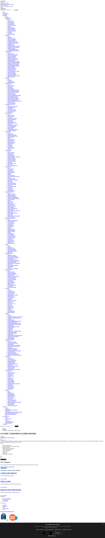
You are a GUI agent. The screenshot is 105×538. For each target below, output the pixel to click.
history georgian (11, 207)
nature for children (11, 282)
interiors (9, 232)
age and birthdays (11, 291)
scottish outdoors (11, 337)
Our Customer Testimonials (10, 414)
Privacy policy (5, 499)
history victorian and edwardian (14, 215)
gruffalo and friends (11, 68)
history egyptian (11, 205)
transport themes (11, 386)
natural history (10, 280)
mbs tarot (9, 267)
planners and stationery (12, 352)
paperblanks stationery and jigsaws (14, 350)
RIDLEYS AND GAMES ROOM (10, 490)
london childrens (11, 88)
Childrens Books (8, 51)
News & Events (6, 416)
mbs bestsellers (10, 258)
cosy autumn (10, 226)
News (6, 419)
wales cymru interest (12, 103)
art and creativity (11, 24)
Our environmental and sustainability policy (13, 412)
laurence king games (12, 163)
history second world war (13, 212)
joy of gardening (11, 234)
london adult (10, 87)
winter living (10, 242)
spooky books (10, 188)
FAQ (6, 415)
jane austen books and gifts (13, 125)
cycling (9, 377)
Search (1, 10)
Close (6, 16)
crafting (9, 26)
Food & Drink (8, 131)
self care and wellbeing (12, 400)
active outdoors (11, 373)
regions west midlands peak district (14, 100)
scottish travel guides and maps (14, 383)
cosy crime (10, 117)
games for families (11, 66)
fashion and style (11, 27)
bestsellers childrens (11, 40)
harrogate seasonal (11, 367)
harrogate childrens (11, 361)
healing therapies (11, 394)
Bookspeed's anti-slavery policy (11, 413)
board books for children (12, 58)
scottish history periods (12, 333)
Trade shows (7, 420)
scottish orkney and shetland (13, 336)
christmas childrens (11, 60)
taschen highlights (11, 34)
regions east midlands (12, 94)
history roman (10, 211)
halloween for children (12, 69)
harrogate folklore (11, 362)
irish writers (10, 252)
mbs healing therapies (12, 261)
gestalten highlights (11, 28)
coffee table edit (11, 225)
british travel (10, 86)
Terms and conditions (7, 498)
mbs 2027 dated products (12, 256)
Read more (59, 527)
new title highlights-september (13, 50)
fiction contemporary (12, 119)
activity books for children (13, 54)
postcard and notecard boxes (13, 354)
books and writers (11, 116)
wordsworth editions (12, 130)
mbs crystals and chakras (12, 259)
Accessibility (5, 500)
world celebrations (11, 311)
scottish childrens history (12, 322)
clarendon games (11, 155)
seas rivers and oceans (12, 287)
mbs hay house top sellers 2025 (14, 260)
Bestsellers (5, 14)
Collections (5, 15)
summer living (10, 240)
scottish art (10, 33)
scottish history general (12, 332)
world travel (10, 389)
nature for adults (11, 281)
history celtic (10, 202)
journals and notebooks (12, 348)
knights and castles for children (14, 75)
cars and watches (11, 223)
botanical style (10, 222)
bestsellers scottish (11, 45)
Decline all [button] (57, 533)
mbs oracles (10, 264)
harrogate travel (11, 368)
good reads (10, 123)
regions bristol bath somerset (13, 89)
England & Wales (8, 83)
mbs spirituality (11, 266)
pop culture (10, 31)
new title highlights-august (13, 49)
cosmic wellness (11, 393)
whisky (9, 149)
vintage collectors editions (13, 129)
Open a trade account (10, 466)
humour (9, 177)
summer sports (10, 385)
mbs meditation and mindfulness (14, 263)
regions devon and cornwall (13, 92)
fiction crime (10, 120)
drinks (9, 138)
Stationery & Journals (9, 339)
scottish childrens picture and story (14, 323)
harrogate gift (10, 364)
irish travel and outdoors (12, 251)
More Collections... (11, 76)
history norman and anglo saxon (14, 210)
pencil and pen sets (11, 351)
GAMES (2, 436)
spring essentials (11, 306)
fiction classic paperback (12, 118)
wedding (9, 309)
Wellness (7, 390)
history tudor (10, 214)
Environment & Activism (10, 104)
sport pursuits (10, 384)
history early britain (11, 203)
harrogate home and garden (13, 366)
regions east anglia (11, 93)
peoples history (11, 111)
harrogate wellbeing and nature (14, 369)
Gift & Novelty (8, 166)
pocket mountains (11, 381)
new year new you (11, 237)
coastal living (10, 224)
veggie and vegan (11, 148)
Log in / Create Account (8, 4)
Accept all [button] (47, 533)
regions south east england (13, 99)
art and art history (11, 23)
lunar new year (10, 301)
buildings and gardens (12, 196)
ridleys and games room (12, 165)
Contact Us (5, 424)
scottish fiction (10, 128)
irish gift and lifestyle (12, 249)
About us (4, 406)
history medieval (11, 209)
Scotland (7, 313)
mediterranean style (11, 236)
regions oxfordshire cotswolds (13, 98)
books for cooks (11, 137)
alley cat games (11, 153)
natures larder (10, 143)
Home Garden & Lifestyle (10, 218)
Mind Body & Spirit (9, 253)
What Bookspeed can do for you (11, 409)
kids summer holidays (12, 74)
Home (4, 12)
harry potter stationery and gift (13, 71)
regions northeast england (13, 96)
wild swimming (11, 387)
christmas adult (10, 81)
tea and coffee (10, 146)
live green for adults (11, 109)
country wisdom (11, 199)
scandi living (10, 238)
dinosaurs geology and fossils (13, 63)
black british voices (11, 107)
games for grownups (12, 159)
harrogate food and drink (12, 363)
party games (10, 164)
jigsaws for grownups (12, 161)
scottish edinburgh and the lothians (14, 324)
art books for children (12, 25)
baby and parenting (11, 221)
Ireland (6, 244)
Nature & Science (8, 269)
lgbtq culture (10, 108)
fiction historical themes (12, 122)
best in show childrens (12, 39)
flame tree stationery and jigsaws (14, 156)
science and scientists (12, 284)
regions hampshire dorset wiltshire (14, 95)
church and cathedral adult (13, 197)
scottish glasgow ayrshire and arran (14, 331)
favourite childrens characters (13, 65)
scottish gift (10, 187)
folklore (9, 174)
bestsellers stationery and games (14, 46)
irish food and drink (11, 142)
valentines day (10, 189)
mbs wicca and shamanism (13, 268)
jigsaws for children (11, 160)
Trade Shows (7, 356)
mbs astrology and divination (13, 257)
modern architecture (11, 29)
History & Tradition (9, 191)
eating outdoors (11, 139)
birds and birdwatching (12, 274)
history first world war (12, 206)
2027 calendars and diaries (13, 343)
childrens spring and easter (13, 59)
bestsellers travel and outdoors (13, 47)
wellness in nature (11, 403)
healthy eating (10, 141)
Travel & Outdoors (9, 370)
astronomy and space (12, 272)
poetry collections (11, 127)
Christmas (7, 77)
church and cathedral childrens (13, 61)
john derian (10, 162)
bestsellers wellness (11, 48)
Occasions (7, 288)
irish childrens (10, 247)
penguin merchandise (12, 126)
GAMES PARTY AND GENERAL (7, 437)
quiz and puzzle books (12, 186)
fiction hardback (11, 121)
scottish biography (11, 320)
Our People (7, 410)
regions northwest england (13, 97)
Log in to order (3, 459)
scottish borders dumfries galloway (14, 321)
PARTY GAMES (5, 481)
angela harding (10, 22)
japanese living (10, 233)
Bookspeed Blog (8, 423)
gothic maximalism (11, 231)
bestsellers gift (10, 43)
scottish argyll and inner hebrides (14, 317)
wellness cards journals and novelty (14, 355)
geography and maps (12, 277)
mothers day (10, 302)
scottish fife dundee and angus (13, 326)
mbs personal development (13, 265)
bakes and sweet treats (12, 134)
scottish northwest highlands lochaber (15, 335)
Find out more (3, 466)
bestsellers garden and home (13, 42)
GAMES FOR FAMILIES (8, 473)
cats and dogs (10, 169)
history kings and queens (12, 208)
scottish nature (10, 286)
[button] (52, 536)
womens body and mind (12, 405)
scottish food (10, 145)
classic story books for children (14, 62)
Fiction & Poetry (8, 113)
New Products (5, 13)
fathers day (10, 173)
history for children (11, 72)
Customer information (9, 421)
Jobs (4, 509)
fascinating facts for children (13, 64)
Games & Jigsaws (8, 150)
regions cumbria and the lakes (13, 91)
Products (4, 429)
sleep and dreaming (11, 401)
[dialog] (52, 530)
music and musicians (12, 30)
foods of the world (11, 140)
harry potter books (11, 70)
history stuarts (10, 213)
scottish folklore (11, 327)
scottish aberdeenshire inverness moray (15, 316)
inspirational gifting (11, 178)
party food (10, 144)
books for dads (10, 293)
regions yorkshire (11, 102)
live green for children (12, 110)
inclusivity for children (12, 73)
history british (10, 201)
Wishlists (2, 4)
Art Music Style (8, 18)
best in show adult (11, 38)
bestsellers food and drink (13, 41)
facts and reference (11, 172)
